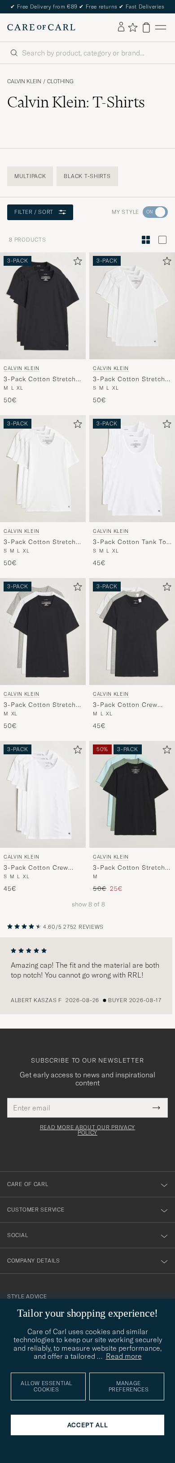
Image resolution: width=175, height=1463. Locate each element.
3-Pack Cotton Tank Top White (131, 542)
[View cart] (146, 27)
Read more (124, 1356)
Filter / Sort (33, 211)
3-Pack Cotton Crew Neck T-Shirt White (36, 867)
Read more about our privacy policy (87, 1130)
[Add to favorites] (76, 262)
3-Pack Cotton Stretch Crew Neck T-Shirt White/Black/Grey (40, 705)
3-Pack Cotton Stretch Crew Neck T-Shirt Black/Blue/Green (129, 867)
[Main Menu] (161, 27)
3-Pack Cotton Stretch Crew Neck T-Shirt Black (42, 379)
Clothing (60, 81)
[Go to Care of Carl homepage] (41, 27)
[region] (87, 975)
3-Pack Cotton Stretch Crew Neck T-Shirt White (40, 542)
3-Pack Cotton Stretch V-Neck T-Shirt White (129, 379)
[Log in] (121, 27)
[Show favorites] (132, 27)
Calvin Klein (24, 81)
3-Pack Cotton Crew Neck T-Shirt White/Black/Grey (125, 705)
